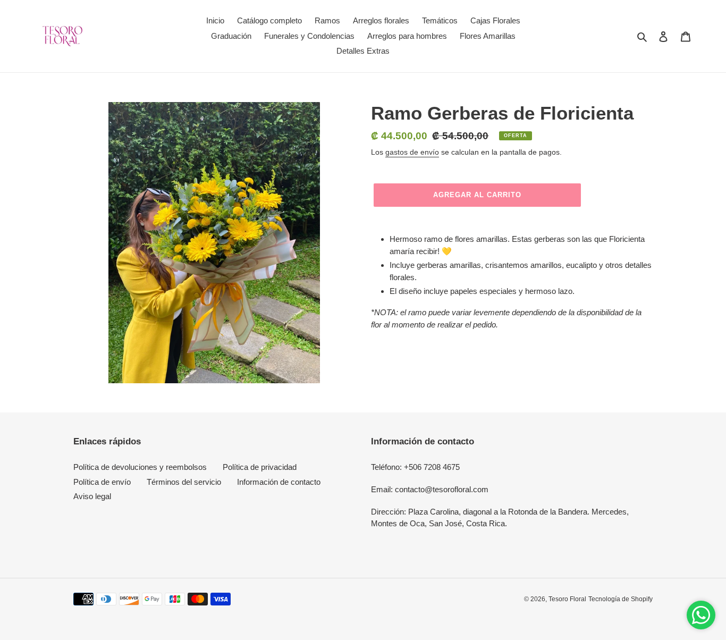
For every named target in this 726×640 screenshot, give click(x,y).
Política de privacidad (260, 466)
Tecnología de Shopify (620, 599)
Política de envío (102, 481)
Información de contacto (278, 481)
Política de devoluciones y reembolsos (140, 466)
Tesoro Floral (567, 599)
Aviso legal (92, 496)
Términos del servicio (184, 481)
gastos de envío (412, 152)
